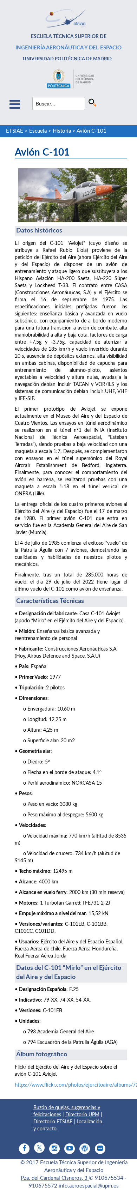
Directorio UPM (82, 1114)
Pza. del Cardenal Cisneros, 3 (55, 1178)
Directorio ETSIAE (52, 1121)
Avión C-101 (91, 131)
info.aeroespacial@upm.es (89, 1186)
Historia (62, 131)
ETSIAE (14, 131)
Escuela (38, 131)
